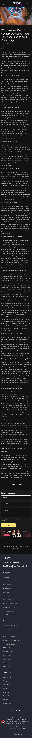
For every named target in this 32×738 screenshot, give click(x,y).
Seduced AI (6, 699)
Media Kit (6, 592)
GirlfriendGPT (7, 688)
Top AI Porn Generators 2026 (11, 625)
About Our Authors (8, 614)
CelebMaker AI (7, 684)
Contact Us (6, 581)
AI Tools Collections (9, 644)
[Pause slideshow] (29, 538)
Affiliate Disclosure (8, 611)
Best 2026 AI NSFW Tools (10, 636)
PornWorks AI (7, 677)
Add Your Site (7, 588)
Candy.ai (5, 681)
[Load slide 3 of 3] (18, 538)
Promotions (6, 655)
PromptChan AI (7, 696)
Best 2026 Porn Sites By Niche (12, 640)
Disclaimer (6, 596)
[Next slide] (21, 538)
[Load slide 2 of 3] (16, 538)
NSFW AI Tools (7, 648)
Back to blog (17, 484)
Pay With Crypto (8, 651)
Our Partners (7, 584)
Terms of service (26, 732)
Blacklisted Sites (8, 599)
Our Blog (5, 663)
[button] (3, 4)
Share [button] (4, 48)
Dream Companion (8, 703)
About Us (6, 577)
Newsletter (6, 666)
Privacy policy (17, 732)
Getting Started (7, 659)
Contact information (17, 734)
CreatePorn (6, 692)
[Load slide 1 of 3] (14, 538)
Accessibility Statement (10, 603)
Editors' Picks (7, 629)
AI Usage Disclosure (9, 607)
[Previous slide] (11, 538)
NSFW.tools (9, 732)
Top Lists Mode (7, 632)
